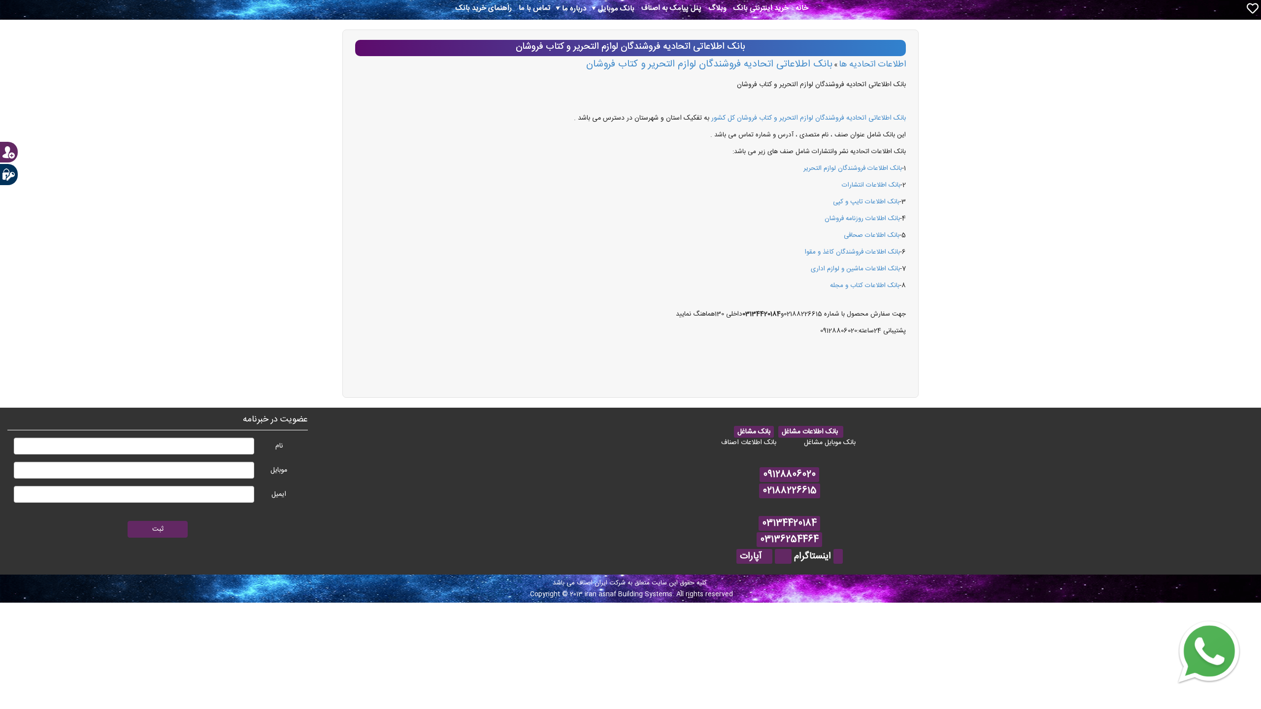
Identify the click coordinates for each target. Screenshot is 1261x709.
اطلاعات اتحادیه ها (872, 64)
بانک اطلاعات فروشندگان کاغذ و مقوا (852, 252)
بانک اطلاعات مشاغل (811, 432)
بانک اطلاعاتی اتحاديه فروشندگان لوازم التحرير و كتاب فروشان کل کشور (808, 118)
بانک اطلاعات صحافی (871, 235)
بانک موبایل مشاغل (830, 443)
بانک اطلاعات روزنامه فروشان (862, 218)
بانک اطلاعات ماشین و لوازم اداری (855, 268)
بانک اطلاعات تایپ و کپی (866, 201)
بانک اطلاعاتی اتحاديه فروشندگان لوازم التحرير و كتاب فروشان (709, 64)
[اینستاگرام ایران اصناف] (838, 556)
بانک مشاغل (753, 432)
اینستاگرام (812, 556)
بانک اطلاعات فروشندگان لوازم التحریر (852, 168)
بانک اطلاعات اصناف (748, 443)
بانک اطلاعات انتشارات (871, 185)
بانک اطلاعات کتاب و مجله (864, 285)
